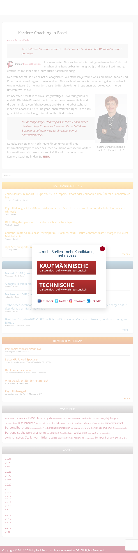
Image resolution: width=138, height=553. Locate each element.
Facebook (47, 301)
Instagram (79, 301)
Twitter (63, 301)
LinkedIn (95, 301)
